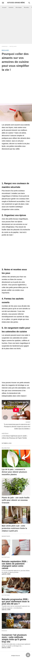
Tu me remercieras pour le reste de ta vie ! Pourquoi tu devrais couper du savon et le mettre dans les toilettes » (17, 426)
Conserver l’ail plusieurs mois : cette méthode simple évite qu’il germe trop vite (14, 638)
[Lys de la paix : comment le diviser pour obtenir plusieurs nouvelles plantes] (16, 458)
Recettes (26, 7)
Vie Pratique (6, 557)
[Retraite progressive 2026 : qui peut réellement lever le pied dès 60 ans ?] (16, 585)
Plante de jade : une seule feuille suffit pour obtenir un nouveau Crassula (15, 500)
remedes (11, 7)
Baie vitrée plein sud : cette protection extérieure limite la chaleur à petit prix (14, 528)
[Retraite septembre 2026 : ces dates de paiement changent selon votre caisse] (16, 547)
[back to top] (28, 655)
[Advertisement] (16, 26)
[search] (29, 3)
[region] (16, 86)
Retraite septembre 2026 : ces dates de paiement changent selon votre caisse (14, 564)
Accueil (4, 7)
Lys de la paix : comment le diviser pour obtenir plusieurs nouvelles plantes (14, 471)
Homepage (5, 46)
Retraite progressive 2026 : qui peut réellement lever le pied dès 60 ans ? (15, 601)
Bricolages (19, 7)
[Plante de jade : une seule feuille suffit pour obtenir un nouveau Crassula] (16, 486)
